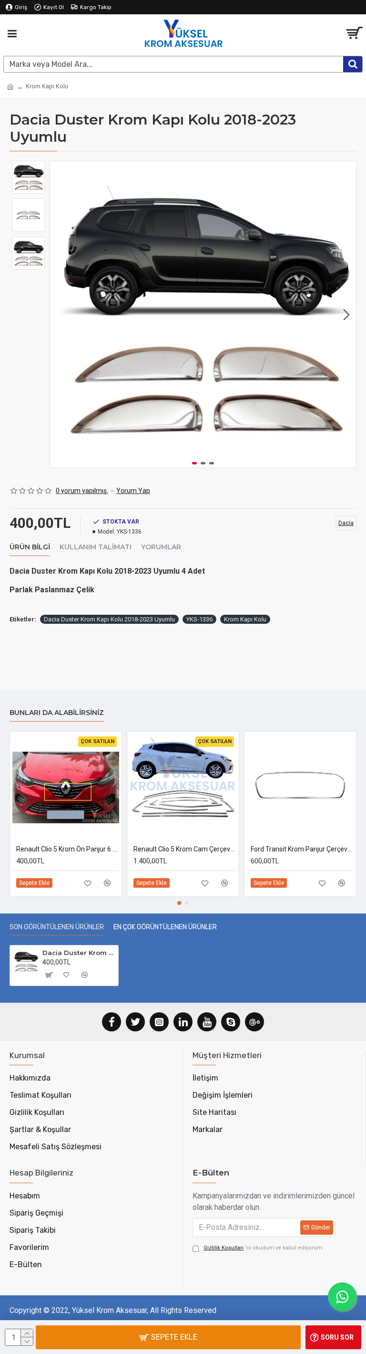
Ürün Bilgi (30, 547)
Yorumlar (161, 547)
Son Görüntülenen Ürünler (57, 927)
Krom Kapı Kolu (245, 619)
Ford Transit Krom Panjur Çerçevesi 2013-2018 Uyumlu (302, 849)
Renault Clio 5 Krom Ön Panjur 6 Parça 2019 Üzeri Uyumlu (67, 849)
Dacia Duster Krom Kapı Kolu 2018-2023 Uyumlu (109, 619)
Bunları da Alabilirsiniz (57, 713)
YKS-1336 (199, 619)
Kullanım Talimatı (96, 547)
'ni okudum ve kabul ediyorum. (263, 1248)
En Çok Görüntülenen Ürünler (165, 927)
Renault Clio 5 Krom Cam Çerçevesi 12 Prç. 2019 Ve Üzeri (184, 849)
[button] (59, 314)
